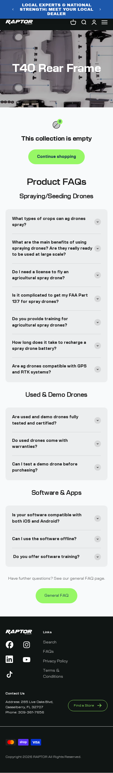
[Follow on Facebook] (10, 645)
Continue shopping (56, 157)
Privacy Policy (55, 661)
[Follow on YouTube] (27, 659)
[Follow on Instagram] (27, 645)
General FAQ (56, 596)
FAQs (48, 652)
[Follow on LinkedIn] (10, 659)
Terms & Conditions (53, 674)
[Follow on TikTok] (10, 674)
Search (49, 642)
